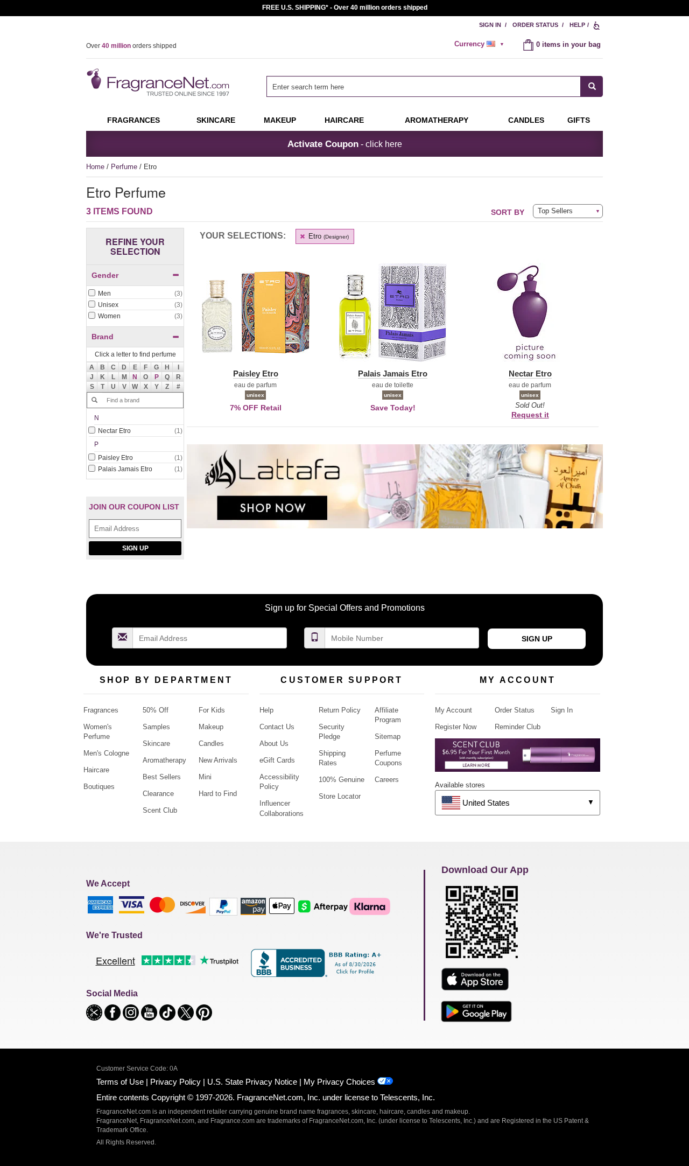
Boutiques (99, 787)
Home (95, 167)
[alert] (480, 44)
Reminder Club (517, 727)
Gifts (578, 120)
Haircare (344, 120)
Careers (387, 780)
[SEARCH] (592, 86)
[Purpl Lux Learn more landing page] (517, 759)
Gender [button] (105, 275)
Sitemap (387, 736)
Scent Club (160, 810)
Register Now (455, 727)
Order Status (535, 25)
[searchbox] (423, 86)
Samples (156, 727)
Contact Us (276, 727)
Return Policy (340, 710)
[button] (135, 377)
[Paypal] (223, 906)
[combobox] (434, 86)
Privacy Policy (175, 1081)
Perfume (125, 167)
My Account (453, 710)
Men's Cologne (106, 753)
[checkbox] (135, 294)
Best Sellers (162, 777)
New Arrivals (218, 760)
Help (577, 25)
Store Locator (340, 796)
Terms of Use (120, 1081)
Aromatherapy (164, 760)
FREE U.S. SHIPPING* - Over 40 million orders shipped (344, 7)
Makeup (280, 120)
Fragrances (133, 120)
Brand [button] (103, 336)
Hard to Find (218, 794)
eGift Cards (277, 760)
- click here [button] (344, 143)
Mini (205, 777)
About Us (274, 743)
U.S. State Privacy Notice (252, 1081)
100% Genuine (341, 780)
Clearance (158, 794)
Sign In (490, 25)
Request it (530, 414)
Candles (211, 743)
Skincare (215, 120)
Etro (327, 236)
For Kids (212, 710)
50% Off (155, 710)
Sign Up (135, 548)
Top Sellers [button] (555, 211)
